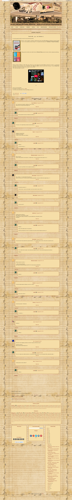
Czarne (23, 414)
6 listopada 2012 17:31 (39, 302)
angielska (27, 405)
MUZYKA (33, 27)
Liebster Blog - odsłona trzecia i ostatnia (53, 462)
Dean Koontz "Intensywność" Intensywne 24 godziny (53, 458)
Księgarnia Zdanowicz (35, 419)
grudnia (49, 444)
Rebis (19, 414)
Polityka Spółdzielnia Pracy (17, 420)
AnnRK (34, 113)
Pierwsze (59, 419)
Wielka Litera (13, 414)
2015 (47, 438)
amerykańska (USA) (20, 405)
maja (48, 489)
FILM (38, 27)
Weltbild (58, 420)
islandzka (33, 406)
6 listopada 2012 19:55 (40, 225)
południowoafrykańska (25, 408)
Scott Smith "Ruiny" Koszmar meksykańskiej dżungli (52, 479)
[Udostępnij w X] (24, 93)
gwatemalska (55, 407)
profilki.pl (36, 437)
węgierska (42, 407)
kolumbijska (20, 407)
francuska (42, 405)
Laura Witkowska (34, 102)
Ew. (33, 341)
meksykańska (34, 407)
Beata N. (34, 131)
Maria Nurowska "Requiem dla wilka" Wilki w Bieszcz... (53, 477)
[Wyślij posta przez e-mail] (20, 93)
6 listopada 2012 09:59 (39, 239)
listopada (49, 445)
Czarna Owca (57, 412)
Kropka (23, 419)
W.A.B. (20, 413)
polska (12, 405)
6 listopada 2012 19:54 (40, 185)
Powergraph (23, 420)
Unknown (34, 302)
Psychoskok (27, 420)
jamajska (18, 408)
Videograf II (20, 417)
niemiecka (51, 405)
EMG (38, 417)
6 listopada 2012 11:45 (40, 260)
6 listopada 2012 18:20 (38, 321)
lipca (48, 487)
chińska (56, 406)
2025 (47, 428)
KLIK (26, 88)
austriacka (31, 407)
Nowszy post (13, 394)
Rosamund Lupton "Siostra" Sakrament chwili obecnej (53, 467)
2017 (47, 436)
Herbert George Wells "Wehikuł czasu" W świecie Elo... (53, 454)
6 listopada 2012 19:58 (40, 248)
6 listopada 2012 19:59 (40, 292)
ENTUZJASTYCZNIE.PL (52, 27)
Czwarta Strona (28, 413)
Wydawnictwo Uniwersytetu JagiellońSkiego (29, 417)
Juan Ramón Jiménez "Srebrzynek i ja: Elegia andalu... (53, 450)
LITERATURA (22, 27)
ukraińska (40, 408)
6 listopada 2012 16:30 (39, 282)
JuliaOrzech (34, 213)
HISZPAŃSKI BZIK (44, 27)
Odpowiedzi (16, 109)
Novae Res (13, 417)
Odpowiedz (37, 106)
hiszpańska (33, 405)
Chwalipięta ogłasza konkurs (51, 452)
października (49, 483)
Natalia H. (34, 282)
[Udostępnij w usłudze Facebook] (25, 93)
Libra (39, 419)
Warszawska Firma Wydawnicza (52, 417)
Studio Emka (45, 417)
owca (34, 321)
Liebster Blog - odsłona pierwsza (52, 469)
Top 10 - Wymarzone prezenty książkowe (53, 448)
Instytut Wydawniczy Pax (15, 419)
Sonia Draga (51, 412)
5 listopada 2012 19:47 (39, 123)
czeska (60, 405)
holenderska (46, 406)
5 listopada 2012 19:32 (40, 113)
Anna (34, 361)
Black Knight (34, 175)
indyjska (50, 406)
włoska (23, 406)
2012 (47, 442)
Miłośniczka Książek (34, 155)
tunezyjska (34, 408)
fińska (43, 406)
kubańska (40, 406)
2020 (47, 432)
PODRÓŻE (28, 27)
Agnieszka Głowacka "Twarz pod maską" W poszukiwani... (54, 460)
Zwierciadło (59, 417)
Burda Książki (19, 415)
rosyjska (30, 406)
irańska (12, 408)
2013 (47, 441)
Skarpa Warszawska (37, 415)
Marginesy (13, 413)
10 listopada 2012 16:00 (39, 352)
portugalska (38, 407)
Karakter (20, 419)
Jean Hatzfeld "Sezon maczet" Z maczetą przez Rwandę (53, 473)
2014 (47, 440)
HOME (12, 27)
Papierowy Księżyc (30, 415)
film (16, 94)
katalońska (47, 405)
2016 (47, 437)
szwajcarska (30, 408)
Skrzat (33, 420)
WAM (55, 420)
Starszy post (58, 394)
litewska (24, 407)
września (49, 484)
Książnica (31, 419)
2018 (47, 434)
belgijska (53, 406)
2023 (47, 429)
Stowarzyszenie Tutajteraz (41, 420)
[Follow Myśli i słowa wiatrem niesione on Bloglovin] (19, 442)
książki (18, 94)
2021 (47, 430)
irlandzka (16, 407)
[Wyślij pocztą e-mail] (22, 93)
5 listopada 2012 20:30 (39, 131)
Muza (45, 413)
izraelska (15, 408)
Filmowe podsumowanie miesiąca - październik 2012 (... (52, 471)
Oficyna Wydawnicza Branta (53, 419)
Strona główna (36, 394)
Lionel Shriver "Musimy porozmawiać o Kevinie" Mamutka (53, 456)
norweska (56, 405)
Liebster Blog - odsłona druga (52, 465)
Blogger (43, 493)
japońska (37, 406)
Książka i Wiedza (27, 419)
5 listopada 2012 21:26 (40, 155)
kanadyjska (14, 406)
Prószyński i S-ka (38, 413)
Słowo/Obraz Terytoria (47, 420)
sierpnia (49, 485)
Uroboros (17, 417)
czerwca (49, 488)
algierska (45, 407)
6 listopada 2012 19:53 (40, 165)
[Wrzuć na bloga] (23, 93)
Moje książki (34, 239)
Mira (42, 417)
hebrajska (59, 407)
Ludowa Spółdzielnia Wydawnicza (45, 419)
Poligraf (12, 420)
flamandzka (12, 407)
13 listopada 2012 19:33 (40, 370)
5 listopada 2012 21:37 (39, 175)
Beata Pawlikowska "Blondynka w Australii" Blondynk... (52, 464)
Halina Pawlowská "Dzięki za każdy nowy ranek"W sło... (53, 447)
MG (40, 417)
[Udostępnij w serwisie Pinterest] (26, 93)
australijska (26, 406)
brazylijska (18, 406)
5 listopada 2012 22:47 (39, 213)
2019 (47, 433)
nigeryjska (21, 408)
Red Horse (30, 420)
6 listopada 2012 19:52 (40, 143)
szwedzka (38, 405)
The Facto (52, 420)
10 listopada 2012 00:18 (38, 341)
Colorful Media (24, 415)
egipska (52, 407)
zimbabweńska (44, 408)
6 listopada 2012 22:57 (40, 195)
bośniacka (49, 407)
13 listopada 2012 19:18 (38, 361)
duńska (59, 406)
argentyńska (27, 407)
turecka (37, 408)
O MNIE (16, 27)
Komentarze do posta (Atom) (19, 396)
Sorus (36, 420)
